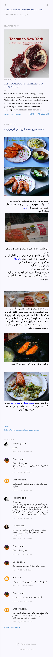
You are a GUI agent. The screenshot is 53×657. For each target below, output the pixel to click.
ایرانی (24, 430)
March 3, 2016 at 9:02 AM (22, 490)
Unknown (17, 480)
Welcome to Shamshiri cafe (23, 9)
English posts (12, 14)
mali (14, 577)
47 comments (16, 114)
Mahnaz (16, 526)
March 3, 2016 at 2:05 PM (22, 518)
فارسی (25, 14)
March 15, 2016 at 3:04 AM (23, 585)
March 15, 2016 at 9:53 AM (22, 601)
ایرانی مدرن (31, 430)
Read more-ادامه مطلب (39, 114)
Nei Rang (17, 443)
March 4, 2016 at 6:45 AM (22, 554)
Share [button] (6, 114)
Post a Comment (12, 628)
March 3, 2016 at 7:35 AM (22, 472)
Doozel (16, 459)
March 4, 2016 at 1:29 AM (22, 539)
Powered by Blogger (29, 644)
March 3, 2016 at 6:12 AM (22, 452)
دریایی (38, 430)
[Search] (47, 4)
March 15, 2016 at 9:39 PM (22, 622)
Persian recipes (16, 430)
